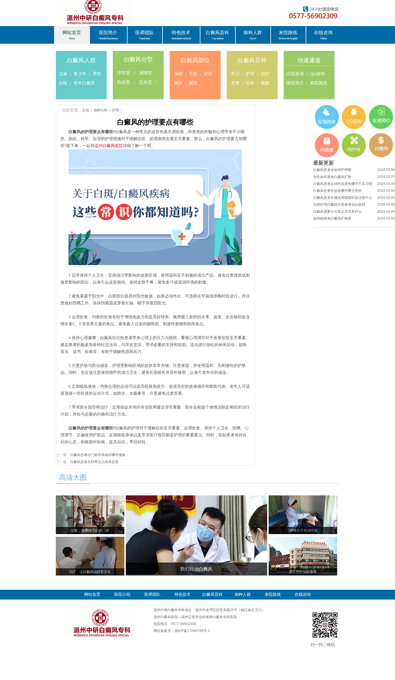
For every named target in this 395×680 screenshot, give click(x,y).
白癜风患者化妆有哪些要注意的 (337, 191)
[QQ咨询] (354, 117)
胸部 (178, 83)
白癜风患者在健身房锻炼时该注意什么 (342, 198)
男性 (97, 73)
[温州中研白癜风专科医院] (100, 610)
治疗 (265, 73)
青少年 (79, 73)
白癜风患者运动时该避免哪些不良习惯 (342, 184)
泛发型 (145, 82)
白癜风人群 (81, 60)
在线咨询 (295, 73)
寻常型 (123, 73)
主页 (85, 110)
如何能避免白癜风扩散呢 (332, 218)
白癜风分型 (138, 59)
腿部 (193, 83)
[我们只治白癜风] (196, 499)
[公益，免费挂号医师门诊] (90, 499)
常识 (235, 73)
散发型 (123, 82)
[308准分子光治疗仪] (303, 499)
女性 (63, 83)
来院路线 (318, 83)
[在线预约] (381, 117)
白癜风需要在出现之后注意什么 (337, 211)
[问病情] (327, 145)
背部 (208, 73)
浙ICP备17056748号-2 (192, 631)
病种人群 (243, 594)
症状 (250, 83)
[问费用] (381, 145)
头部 (178, 73)
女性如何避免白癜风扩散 (332, 177)
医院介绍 (122, 594)
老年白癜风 (84, 83)
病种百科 (101, 110)
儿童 (63, 73)
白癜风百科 (252, 60)
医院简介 (295, 83)
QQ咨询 (317, 73)
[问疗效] (354, 145)
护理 (250, 73)
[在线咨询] (327, 117)
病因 (265, 83)
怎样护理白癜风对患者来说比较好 (339, 205)
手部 (193, 73)
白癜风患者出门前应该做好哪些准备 (97, 455)
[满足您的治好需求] (303, 540)
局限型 (145, 73)
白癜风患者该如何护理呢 (332, 170)
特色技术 (182, 594)
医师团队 (152, 594)
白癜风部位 (195, 60)
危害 (235, 83)
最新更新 (323, 163)
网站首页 (92, 594)
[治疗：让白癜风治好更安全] (90, 540)
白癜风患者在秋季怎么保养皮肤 (94, 462)
